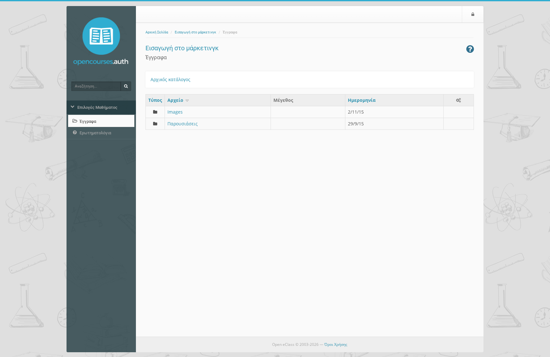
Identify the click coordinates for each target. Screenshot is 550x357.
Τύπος (155, 100)
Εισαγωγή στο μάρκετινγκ (195, 32)
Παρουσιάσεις (182, 124)
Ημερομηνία (362, 100)
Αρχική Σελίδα (156, 32)
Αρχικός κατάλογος (170, 79)
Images (175, 112)
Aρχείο (176, 100)
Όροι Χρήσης (335, 344)
